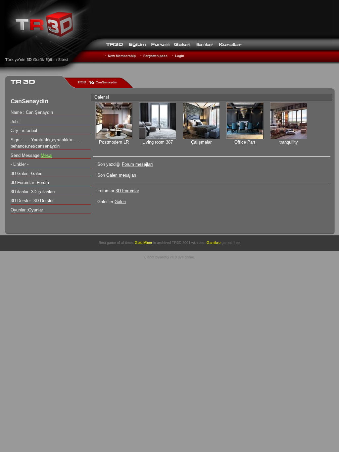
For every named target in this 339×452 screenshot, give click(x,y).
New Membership (122, 56)
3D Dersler (43, 200)
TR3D (81, 82)
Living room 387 (157, 142)
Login (179, 56)
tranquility (288, 142)
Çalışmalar (201, 142)
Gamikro (213, 243)
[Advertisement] (211, 18)
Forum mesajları (137, 164)
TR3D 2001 (181, 243)
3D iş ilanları (43, 191)
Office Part (244, 142)
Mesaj (46, 155)
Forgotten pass (155, 56)
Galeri (120, 201)
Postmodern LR (114, 142)
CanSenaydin (106, 82)
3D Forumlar (127, 190)
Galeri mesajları (121, 175)
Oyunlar (35, 209)
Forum (43, 182)
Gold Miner (143, 243)
